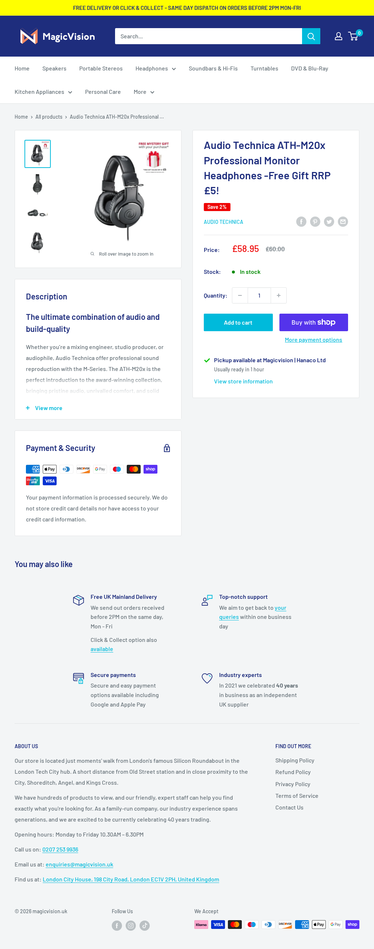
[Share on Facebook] (301, 221)
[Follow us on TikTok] (145, 925)
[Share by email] (343, 221)
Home (22, 68)
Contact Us (289, 807)
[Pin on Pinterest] (315, 221)
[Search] (311, 36)
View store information (243, 381)
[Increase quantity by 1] (278, 295)
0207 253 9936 (60, 849)
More (140, 91)
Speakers (54, 68)
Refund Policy (293, 771)
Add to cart (238, 322)
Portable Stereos (101, 68)
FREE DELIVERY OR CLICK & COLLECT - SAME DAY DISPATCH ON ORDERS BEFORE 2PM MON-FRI (187, 7)
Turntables (264, 68)
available (102, 648)
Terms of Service (296, 795)
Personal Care (103, 91)
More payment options (313, 339)
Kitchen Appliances (39, 91)
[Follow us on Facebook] (117, 925)
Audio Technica (223, 222)
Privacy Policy (292, 783)
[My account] (338, 36)
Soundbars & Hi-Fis (213, 68)
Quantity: (216, 295)
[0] (353, 36)
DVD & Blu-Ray (309, 68)
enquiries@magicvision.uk (79, 864)
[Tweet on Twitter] (329, 221)
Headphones (152, 68)
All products (48, 117)
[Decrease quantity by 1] (240, 295)
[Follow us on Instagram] (131, 925)
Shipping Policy (294, 760)
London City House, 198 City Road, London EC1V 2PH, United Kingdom (131, 879)
